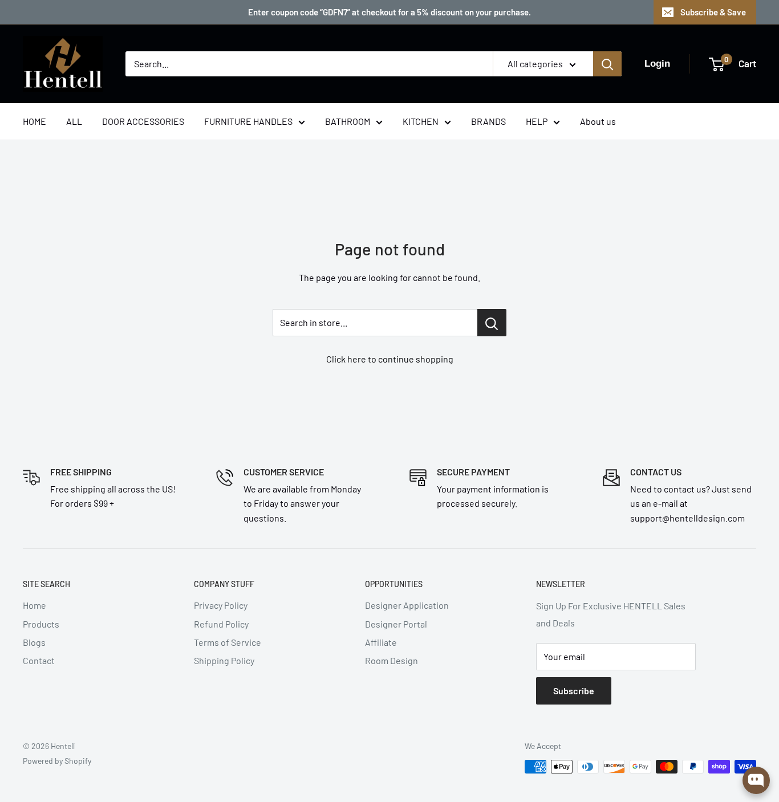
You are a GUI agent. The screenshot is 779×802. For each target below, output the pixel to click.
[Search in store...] (491, 322)
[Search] (607, 63)
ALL (74, 121)
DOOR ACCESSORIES (143, 121)
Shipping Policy (224, 660)
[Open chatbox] (756, 780)
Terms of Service (227, 642)
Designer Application (407, 605)
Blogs (34, 642)
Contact (39, 660)
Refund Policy (221, 623)
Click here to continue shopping (389, 358)
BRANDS (488, 121)
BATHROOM (347, 121)
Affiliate (381, 642)
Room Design (391, 660)
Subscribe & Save (713, 12)
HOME (34, 121)
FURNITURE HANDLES (248, 121)
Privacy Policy (221, 605)
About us (598, 121)
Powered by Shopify (57, 761)
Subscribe (573, 690)
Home (34, 605)
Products (41, 623)
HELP (536, 121)
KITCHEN (421, 121)
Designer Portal (396, 623)
